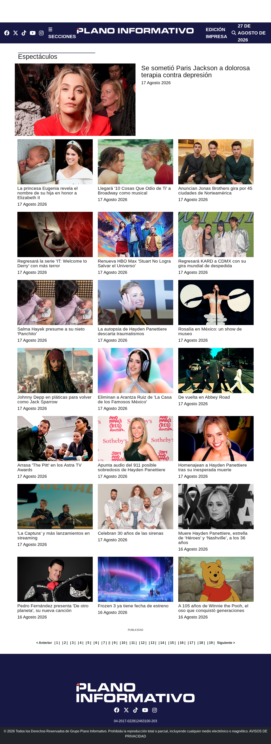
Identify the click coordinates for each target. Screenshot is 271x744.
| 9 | (114, 643)
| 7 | (104, 643)
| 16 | (181, 643)
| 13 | (152, 643)
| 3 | (72, 643)
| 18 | (201, 643)
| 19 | (210, 643)
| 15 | (172, 643)
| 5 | (88, 643)
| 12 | (142, 643)
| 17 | (191, 643)
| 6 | (96, 643)
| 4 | (80, 643)
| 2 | (65, 643)
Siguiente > (226, 643)
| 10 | (123, 643)
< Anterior (44, 643)
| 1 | (57, 643)
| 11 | (133, 643)
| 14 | (162, 643)
